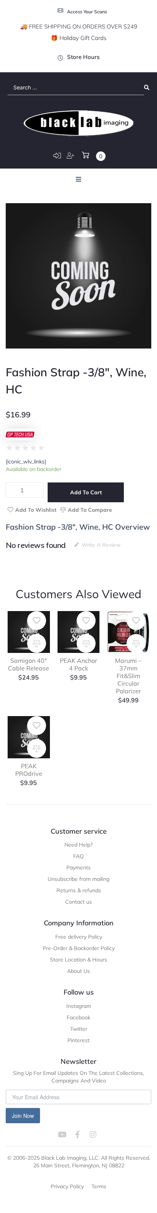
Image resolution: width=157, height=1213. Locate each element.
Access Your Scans (87, 11)
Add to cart (86, 492)
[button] (78, 179)
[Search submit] (146, 87)
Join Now (23, 1115)
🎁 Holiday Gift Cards (78, 37)
